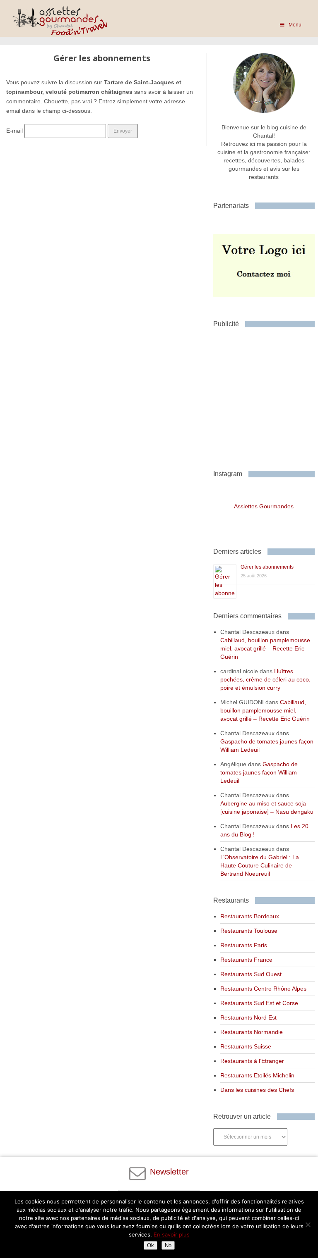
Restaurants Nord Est (248, 1017)
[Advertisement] (265, 395)
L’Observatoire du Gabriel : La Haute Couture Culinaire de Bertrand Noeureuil (259, 865)
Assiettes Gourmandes (264, 506)
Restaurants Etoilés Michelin (257, 1075)
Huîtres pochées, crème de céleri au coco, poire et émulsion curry (265, 679)
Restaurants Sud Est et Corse (259, 1003)
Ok (150, 1245)
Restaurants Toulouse (248, 930)
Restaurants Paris (243, 945)
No (168, 1245)
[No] (308, 1224)
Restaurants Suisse (245, 1046)
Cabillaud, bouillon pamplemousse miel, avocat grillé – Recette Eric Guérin (265, 648)
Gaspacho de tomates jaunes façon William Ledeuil (259, 772)
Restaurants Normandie (251, 1032)
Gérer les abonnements (267, 567)
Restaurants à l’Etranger (252, 1061)
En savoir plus (172, 1234)
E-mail (14, 130)
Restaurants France (246, 959)
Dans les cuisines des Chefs (257, 1089)
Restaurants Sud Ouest (251, 974)
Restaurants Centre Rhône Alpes (263, 988)
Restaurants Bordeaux (249, 916)
